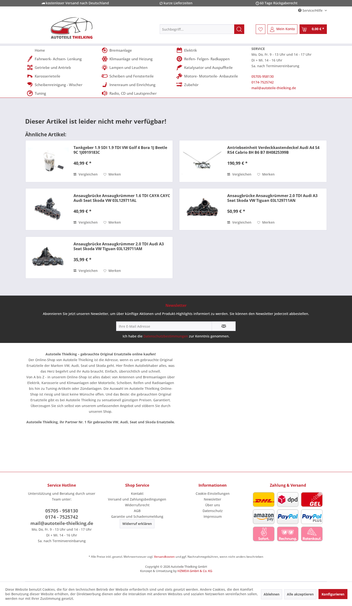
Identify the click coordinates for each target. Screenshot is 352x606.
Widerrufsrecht (137, 505)
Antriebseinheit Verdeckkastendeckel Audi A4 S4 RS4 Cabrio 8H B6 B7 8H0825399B (273, 150)
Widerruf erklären (137, 523)
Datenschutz (213, 510)
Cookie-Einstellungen (213, 493)
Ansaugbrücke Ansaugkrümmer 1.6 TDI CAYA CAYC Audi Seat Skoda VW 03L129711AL (122, 198)
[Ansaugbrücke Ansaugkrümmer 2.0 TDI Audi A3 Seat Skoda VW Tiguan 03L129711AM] (48, 258)
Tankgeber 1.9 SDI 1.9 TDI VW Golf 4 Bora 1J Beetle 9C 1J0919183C (120, 150)
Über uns (212, 505)
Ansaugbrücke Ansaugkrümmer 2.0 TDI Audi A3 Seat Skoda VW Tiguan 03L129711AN (272, 198)
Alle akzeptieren (300, 594)
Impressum (213, 516)
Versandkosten (164, 557)
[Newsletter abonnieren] (224, 326)
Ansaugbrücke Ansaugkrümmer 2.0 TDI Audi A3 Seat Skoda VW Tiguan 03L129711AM (119, 246)
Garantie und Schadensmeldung (137, 516)
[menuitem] (202, 29)
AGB (137, 510)
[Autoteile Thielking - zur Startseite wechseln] (71, 28)
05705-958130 (262, 76)
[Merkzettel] (260, 29)
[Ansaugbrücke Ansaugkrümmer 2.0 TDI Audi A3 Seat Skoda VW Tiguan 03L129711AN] (202, 209)
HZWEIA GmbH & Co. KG (194, 571)
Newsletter (212, 499)
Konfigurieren (333, 594)
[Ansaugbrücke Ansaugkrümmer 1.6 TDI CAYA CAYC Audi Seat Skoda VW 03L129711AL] (48, 209)
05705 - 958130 (61, 511)
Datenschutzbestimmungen (165, 336)
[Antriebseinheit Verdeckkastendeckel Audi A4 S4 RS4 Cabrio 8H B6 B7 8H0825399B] (202, 161)
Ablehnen (271, 594)
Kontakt (137, 493)
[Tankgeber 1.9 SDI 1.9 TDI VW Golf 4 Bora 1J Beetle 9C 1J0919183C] (48, 161)
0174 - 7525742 (61, 517)
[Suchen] (239, 29)
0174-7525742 (262, 82)
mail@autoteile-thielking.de (273, 88)
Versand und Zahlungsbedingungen (137, 499)
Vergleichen (88, 174)
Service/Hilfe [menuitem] (312, 10)
